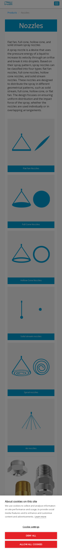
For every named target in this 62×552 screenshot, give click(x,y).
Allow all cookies (31, 544)
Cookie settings (31, 526)
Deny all (31, 535)
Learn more (40, 516)
